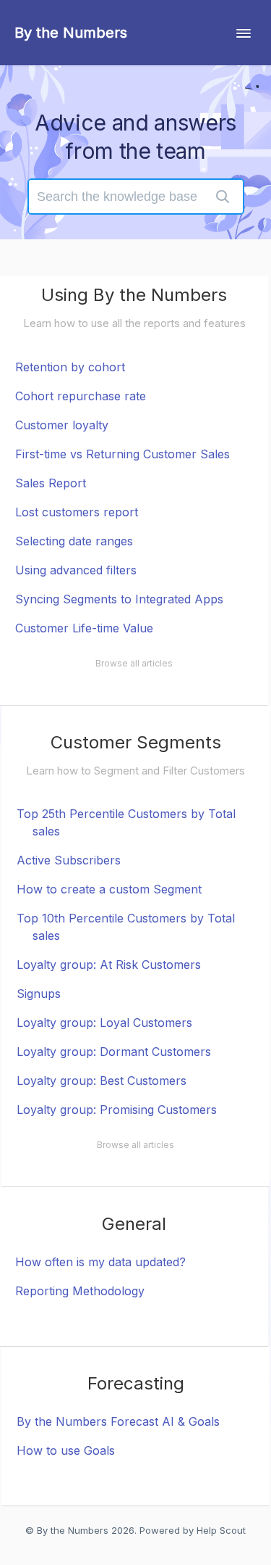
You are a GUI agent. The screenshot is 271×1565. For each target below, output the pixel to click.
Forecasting (135, 1383)
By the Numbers (72, 1530)
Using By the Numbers (134, 294)
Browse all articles (134, 663)
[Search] (222, 196)
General (134, 1223)
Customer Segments (136, 742)
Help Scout (221, 1530)
